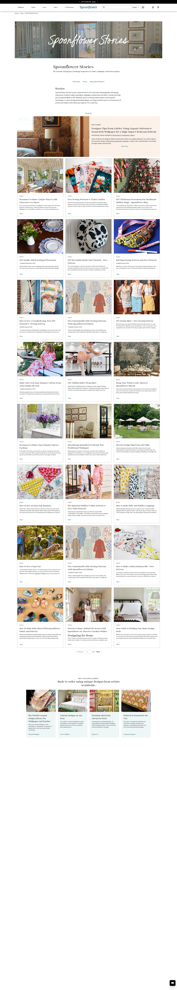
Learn (22, 13)
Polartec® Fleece (40, 573)
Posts (85, 82)
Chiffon (78, 386)
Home (16, 13)
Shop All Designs (33, 734)
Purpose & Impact (129, 734)
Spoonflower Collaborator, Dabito (123, 135)
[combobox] (135, 7)
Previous (79, 652)
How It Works (64, 734)
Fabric (56, 7)
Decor (44, 7)
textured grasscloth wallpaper (119, 141)
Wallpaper (21, 7)
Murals (33, 7)
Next (99, 652)
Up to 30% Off (86, 2)
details (94, 2)
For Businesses (69, 7)
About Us (95, 734)
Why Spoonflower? (97, 82)
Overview (76, 82)
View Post (124, 146)
